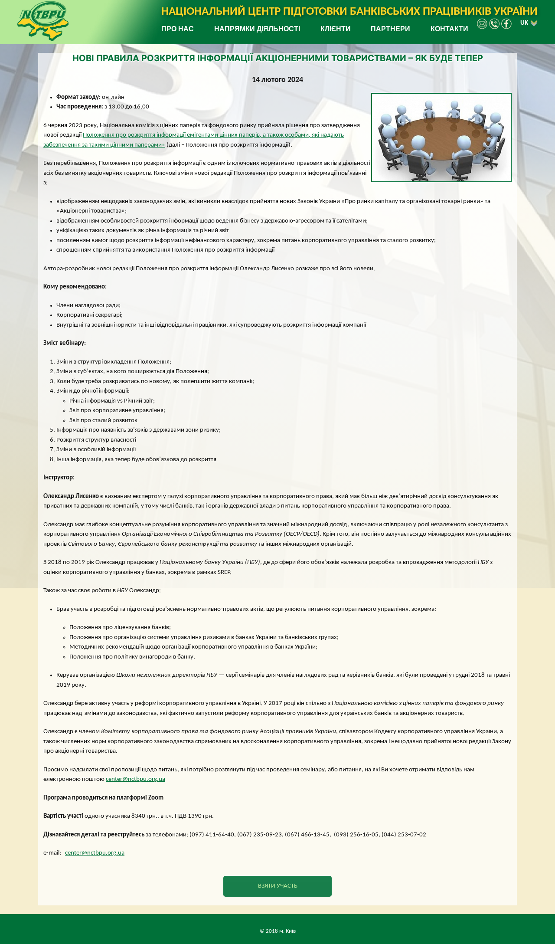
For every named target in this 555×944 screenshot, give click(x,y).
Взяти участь (277, 886)
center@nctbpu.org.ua (135, 779)
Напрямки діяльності (257, 29)
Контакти (449, 29)
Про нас (177, 29)
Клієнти (335, 29)
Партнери (390, 29)
